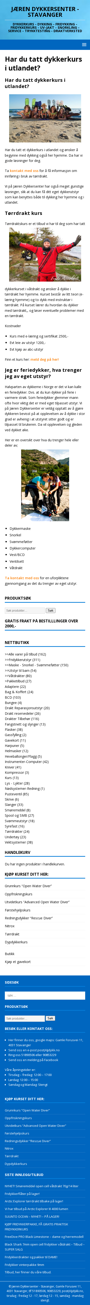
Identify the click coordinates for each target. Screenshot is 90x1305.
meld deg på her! (44, 359)
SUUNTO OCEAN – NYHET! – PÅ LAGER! (32, 1216)
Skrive (9, 799)
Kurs (8, 777)
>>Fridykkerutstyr (18, 659)
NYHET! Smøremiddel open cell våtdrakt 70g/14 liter (41, 1186)
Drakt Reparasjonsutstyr (24, 708)
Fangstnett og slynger (22, 724)
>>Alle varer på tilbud (21, 654)
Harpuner (12, 745)
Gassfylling (13, 734)
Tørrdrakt (12, 934)
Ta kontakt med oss (22, 578)
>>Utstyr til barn (17, 670)
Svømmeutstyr (16, 821)
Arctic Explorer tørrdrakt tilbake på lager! (34, 1201)
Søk (51, 610)
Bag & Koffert (15, 692)
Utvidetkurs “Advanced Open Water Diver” (37, 902)
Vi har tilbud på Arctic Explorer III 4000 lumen (36, 1209)
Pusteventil (13, 794)
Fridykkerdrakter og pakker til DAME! (31, 1257)
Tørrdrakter (14, 831)
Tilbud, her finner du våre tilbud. (28, 1272)
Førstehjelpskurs (17, 910)
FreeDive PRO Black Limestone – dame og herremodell (44, 1236)
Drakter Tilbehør (17, 718)
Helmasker (13, 751)
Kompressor (14, 772)
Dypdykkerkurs (16, 942)
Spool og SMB (16, 815)
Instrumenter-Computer (23, 761)
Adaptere (12, 686)
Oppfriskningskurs (18, 894)
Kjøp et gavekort (18, 961)
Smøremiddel (15, 810)
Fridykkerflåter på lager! (22, 1194)
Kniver (9, 767)
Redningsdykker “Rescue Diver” (29, 918)
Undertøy (12, 837)
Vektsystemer (15, 842)
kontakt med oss (24, 170)
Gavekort (12, 740)
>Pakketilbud (14, 681)
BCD (8, 697)
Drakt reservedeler (19, 713)
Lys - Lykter (14, 783)
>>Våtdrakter (15, 675)
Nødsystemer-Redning (22, 788)
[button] (83, 44)
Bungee (11, 702)
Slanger (10, 804)
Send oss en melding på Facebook (33, 1060)
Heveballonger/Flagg (21, 756)
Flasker (10, 729)
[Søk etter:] (45, 995)
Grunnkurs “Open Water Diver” (28, 886)
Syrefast (11, 826)
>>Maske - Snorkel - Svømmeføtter (32, 665)
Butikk (9, 953)
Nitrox (9, 926)
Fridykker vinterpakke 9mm (24, 1265)
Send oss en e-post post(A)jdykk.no (34, 1050)
